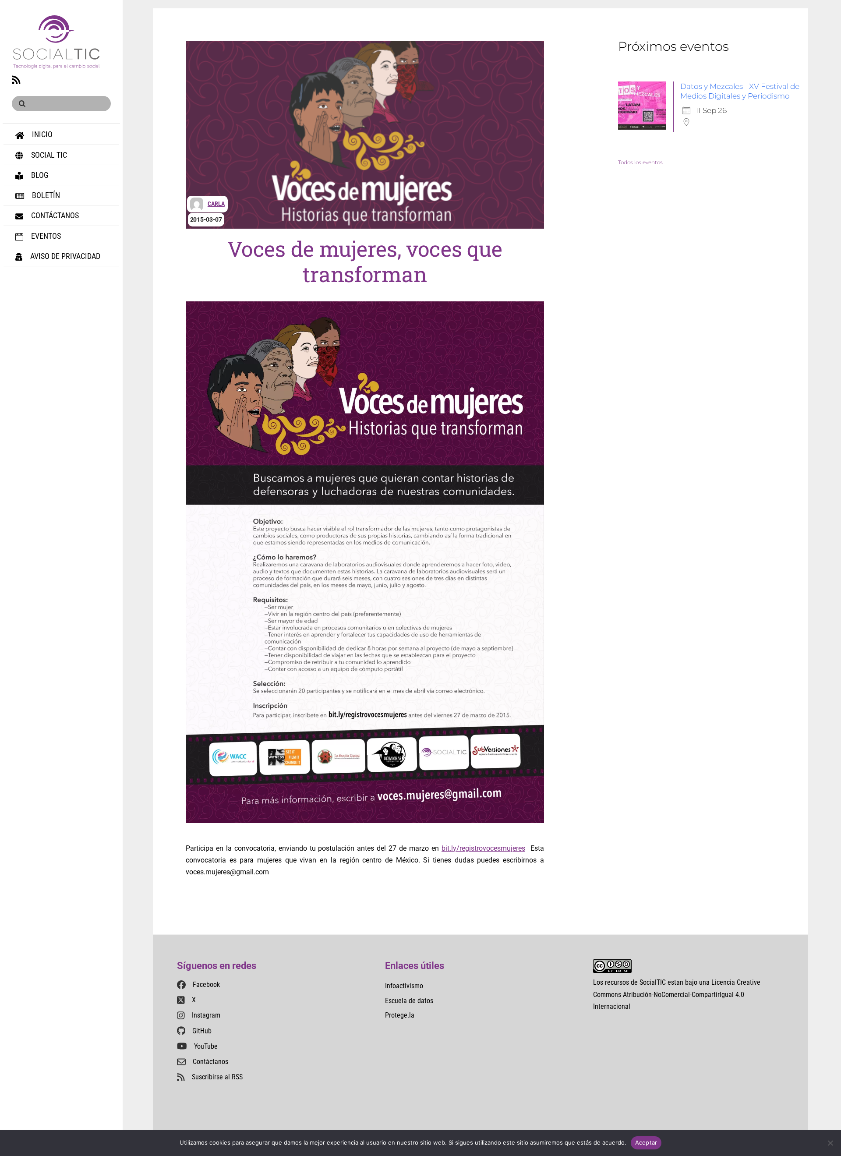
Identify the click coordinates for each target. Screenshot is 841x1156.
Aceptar (646, 1142)
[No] (830, 1142)
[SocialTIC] (56, 63)
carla (216, 203)
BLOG (39, 175)
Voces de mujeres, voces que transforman (364, 261)
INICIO (41, 134)
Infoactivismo (404, 986)
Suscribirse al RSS (217, 1077)
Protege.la (399, 1015)
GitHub (202, 1031)
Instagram (206, 1015)
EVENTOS (45, 235)
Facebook (206, 984)
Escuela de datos (409, 1001)
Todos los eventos (640, 162)
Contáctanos (210, 1061)
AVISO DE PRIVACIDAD (64, 256)
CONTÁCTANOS (54, 215)
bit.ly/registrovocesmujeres (483, 848)
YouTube (206, 1046)
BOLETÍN (45, 195)
